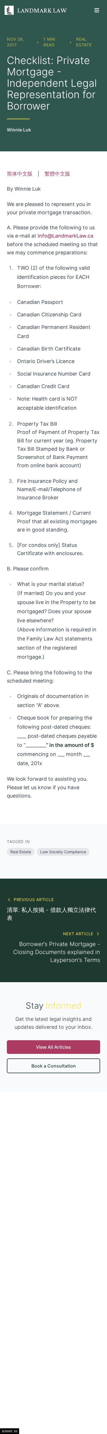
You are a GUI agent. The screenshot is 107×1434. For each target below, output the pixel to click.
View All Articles (53, 1047)
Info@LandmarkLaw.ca (65, 236)
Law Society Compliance (63, 851)
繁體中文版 (57, 174)
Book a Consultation (53, 1066)
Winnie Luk (19, 130)
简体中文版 (20, 174)
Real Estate (84, 42)
